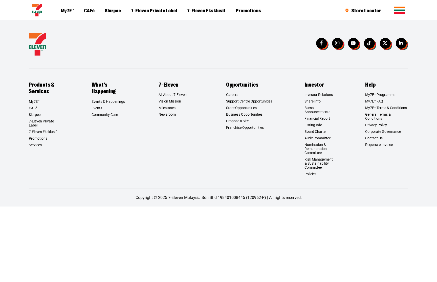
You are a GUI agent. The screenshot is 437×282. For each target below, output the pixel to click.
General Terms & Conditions (378, 116)
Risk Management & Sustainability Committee (318, 163)
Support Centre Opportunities (249, 101)
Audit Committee (317, 138)
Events (97, 108)
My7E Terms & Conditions (386, 108)
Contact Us (374, 138)
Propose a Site (237, 121)
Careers (232, 95)
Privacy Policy (376, 125)
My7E (67, 10)
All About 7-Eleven (173, 95)
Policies (310, 174)
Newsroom (167, 114)
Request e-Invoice (379, 145)
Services (35, 145)
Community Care (105, 115)
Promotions (248, 10)
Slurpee (113, 10)
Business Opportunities (244, 114)
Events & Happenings (108, 101)
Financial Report (317, 118)
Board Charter (315, 132)
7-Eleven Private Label (154, 10)
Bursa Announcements (317, 110)
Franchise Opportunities (245, 127)
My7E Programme (380, 95)
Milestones (167, 108)
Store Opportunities (241, 108)
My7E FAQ (374, 101)
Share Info (312, 101)
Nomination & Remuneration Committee (315, 149)
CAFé (89, 10)
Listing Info (313, 125)
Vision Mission (170, 101)
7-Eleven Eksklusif (206, 10)
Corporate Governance (383, 132)
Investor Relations (318, 95)
